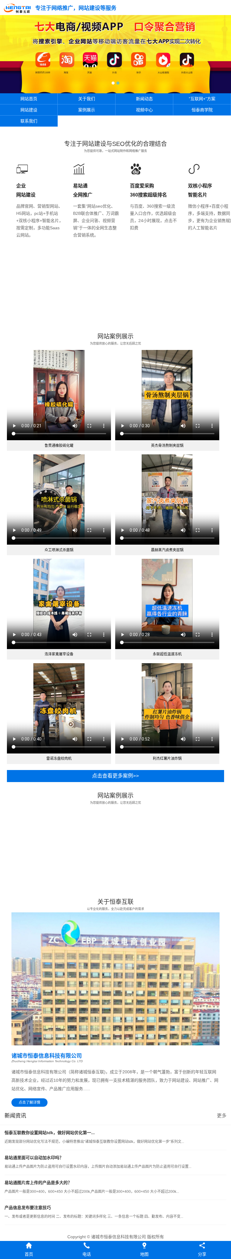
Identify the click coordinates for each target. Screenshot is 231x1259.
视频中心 (144, 109)
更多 (221, 1115)
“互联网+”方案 (202, 98)
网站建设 (28, 109)
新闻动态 (144, 98)
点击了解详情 (29, 1102)
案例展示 (86, 109)
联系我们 (28, 121)
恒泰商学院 (202, 109)
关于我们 (86, 98)
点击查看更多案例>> (115, 776)
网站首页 (28, 98)
